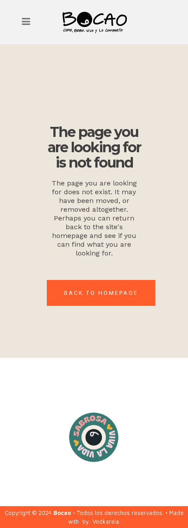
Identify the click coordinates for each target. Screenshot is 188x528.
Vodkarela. (106, 521)
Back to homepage (101, 293)
